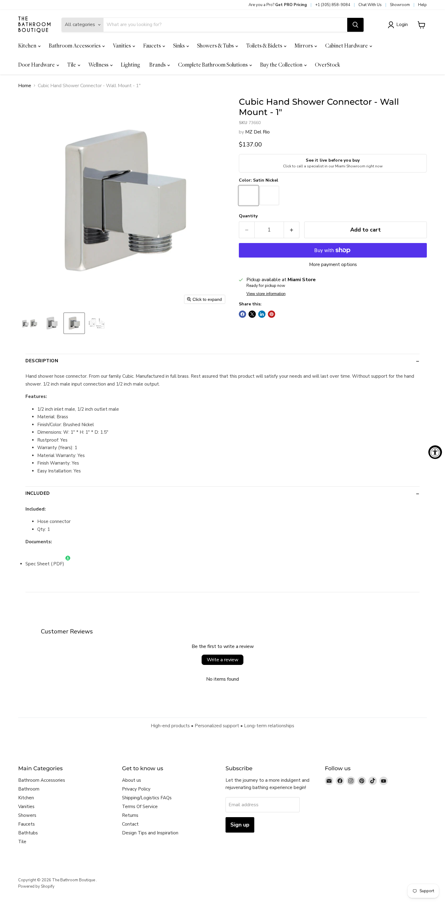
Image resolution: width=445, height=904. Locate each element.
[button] (399, 24)
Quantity (248, 216)
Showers (27, 815)
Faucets (152, 45)
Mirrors (304, 45)
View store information (265, 294)
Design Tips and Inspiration (150, 833)
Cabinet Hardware (347, 45)
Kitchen (27, 45)
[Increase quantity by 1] (291, 230)
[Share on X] (252, 314)
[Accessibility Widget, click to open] (435, 452)
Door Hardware (37, 64)
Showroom (400, 5)
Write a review (222, 659)
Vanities (122, 45)
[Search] (355, 25)
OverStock (327, 64)
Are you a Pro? (278, 5)
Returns (130, 815)
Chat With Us (370, 5)
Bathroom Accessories (75, 45)
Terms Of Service (140, 807)
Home (24, 85)
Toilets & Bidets (264, 45)
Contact (130, 824)
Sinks (179, 45)
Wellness (98, 64)
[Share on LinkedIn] (261, 314)
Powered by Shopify (36, 886)
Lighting (130, 64)
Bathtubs (28, 833)
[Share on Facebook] (242, 314)
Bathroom (28, 789)
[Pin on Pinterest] (271, 314)
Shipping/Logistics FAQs (147, 798)
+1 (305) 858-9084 (332, 5)
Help (422, 5)
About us (131, 780)
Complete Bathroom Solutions (213, 64)
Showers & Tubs (216, 45)
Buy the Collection (281, 64)
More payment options (333, 264)
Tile (72, 64)
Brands (157, 64)
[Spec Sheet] (67, 564)
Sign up (239, 824)
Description (41, 361)
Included (37, 493)
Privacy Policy (136, 789)
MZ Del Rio (257, 132)
